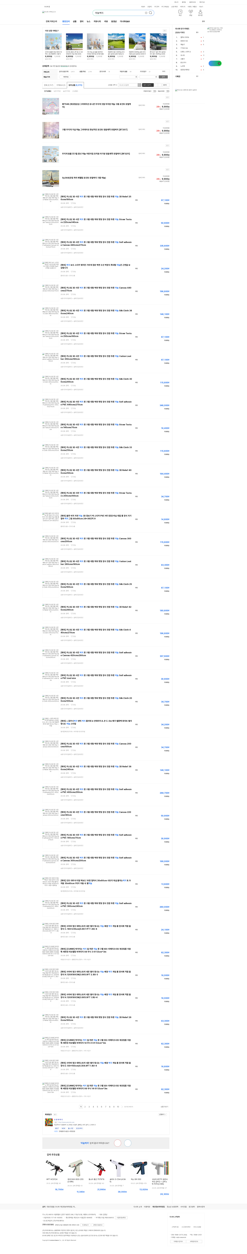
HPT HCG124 (51, 1179)
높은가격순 (66, 91)
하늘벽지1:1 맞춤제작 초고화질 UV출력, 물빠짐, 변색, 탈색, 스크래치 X (75, 1125)
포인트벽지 (79, 1128)
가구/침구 (143, 72)
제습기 (182, 44)
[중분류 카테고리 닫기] (69, 71)
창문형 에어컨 (184, 70)
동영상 (114, 21)
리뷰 (106, 21)
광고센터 (192, 1207)
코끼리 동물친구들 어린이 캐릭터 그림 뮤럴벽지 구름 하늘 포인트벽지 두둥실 (53, 53)
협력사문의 (201, 1207)
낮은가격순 (57, 91)
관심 (74, 203)
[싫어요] (117, 1143)
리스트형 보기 (156, 85)
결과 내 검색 (147, 85)
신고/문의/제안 (186, 1227)
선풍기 (182, 59)
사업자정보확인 (121, 1218)
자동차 (143, 7)
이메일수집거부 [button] (178, 1241)
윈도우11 (183, 62)
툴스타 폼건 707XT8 (96, 1179)
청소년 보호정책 (172, 1207)
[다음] (203, 32)
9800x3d (184, 41)
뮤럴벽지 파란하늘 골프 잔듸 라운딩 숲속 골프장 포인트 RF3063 (137, 53)
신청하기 (161, 1114)
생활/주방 (82, 72)
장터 (81, 21)
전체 (48, 85)
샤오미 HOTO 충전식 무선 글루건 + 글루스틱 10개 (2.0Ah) (159, 1181)
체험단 (195, 7)
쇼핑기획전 (174, 7)
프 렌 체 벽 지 (58, 1120)
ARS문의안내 (194, 1241)
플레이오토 (192, 2)
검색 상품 (75, 85)
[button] (180, 13)
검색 (163, 77)
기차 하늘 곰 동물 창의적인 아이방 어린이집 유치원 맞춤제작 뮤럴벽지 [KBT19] (95, 53)
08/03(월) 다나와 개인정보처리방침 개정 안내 (63, 1207)
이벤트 (190, 7)
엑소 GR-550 (136, 1179)
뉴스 (88, 21)
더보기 (201, 7)
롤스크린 (70, 1128)
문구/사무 (103, 72)
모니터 (182, 55)
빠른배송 (66, 77)
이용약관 (147, 1207)
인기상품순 (47, 91)
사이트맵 (183, 1207)
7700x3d (184, 48)
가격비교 (60, 85)
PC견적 (157, 7)
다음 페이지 (122, 1107)
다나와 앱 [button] (47, 7)
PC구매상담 (165, 7)
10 (118, 1107)
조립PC (149, 7)
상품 (75, 21)
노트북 (182, 66)
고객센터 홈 (175, 1227)
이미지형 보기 (159, 85)
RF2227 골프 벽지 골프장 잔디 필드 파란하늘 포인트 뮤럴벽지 (158, 53)
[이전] (201, 32)
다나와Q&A (125, 21)
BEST (57, 1128)
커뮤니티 (182, 7)
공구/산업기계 (63, 72)
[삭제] (146, 13)
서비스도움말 (197, 1227)
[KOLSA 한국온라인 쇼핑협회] (47, 1246)
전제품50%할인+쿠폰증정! (64, 1131)
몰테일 (184, 2)
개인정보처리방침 (158, 1207)
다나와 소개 (138, 1207)
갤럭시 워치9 (184, 37)
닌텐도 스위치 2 (185, 52)
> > (76, 959)
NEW (63, 1128)
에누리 (176, 2)
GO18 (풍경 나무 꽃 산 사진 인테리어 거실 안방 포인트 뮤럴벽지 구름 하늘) (74, 53)
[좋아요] (127, 1143)
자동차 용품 (123, 72)
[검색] (151, 13)
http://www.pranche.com (66, 1122)
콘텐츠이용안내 (97, 1225)
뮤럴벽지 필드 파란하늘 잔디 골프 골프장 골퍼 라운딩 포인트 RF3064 (116, 53)
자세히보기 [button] (85, 1225)
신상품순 (75, 91)
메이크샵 (202, 2)
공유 (203, 21)
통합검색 (66, 21)
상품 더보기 (164, 1107)
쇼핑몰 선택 (112, 85)
